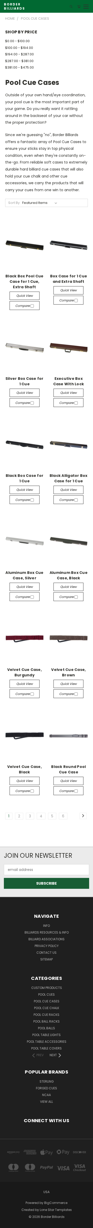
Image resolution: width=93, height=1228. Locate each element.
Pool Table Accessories (46, 1041)
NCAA (46, 1095)
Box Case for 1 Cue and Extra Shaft (68, 278)
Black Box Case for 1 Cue (25, 478)
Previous (8, 1223)
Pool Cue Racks (46, 1014)
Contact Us (46, 952)
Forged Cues (46, 1088)
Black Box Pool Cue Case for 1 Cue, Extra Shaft (24, 281)
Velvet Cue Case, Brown (68, 672)
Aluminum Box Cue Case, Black (69, 575)
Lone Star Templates (56, 1210)
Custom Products (46, 988)
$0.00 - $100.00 (17, 41)
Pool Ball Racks (46, 1021)
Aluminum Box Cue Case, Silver (24, 575)
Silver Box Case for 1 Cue (24, 381)
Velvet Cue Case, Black (24, 769)
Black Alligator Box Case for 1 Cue (69, 478)
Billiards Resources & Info (47, 932)
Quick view (24, 295)
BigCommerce (55, 1203)
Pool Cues (46, 994)
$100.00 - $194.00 (19, 47)
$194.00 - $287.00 (19, 54)
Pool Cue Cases (46, 1001)
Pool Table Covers (46, 1048)
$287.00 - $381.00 (19, 60)
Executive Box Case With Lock (68, 381)
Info (46, 925)
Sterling (47, 1081)
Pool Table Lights (46, 1035)
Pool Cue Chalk (46, 1008)
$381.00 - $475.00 (19, 67)
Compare (22, 306)
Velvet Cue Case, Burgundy (24, 672)
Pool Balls (46, 1028)
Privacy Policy (47, 946)
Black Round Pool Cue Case (68, 769)
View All (46, 1101)
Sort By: (14, 202)
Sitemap (46, 959)
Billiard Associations (46, 939)
